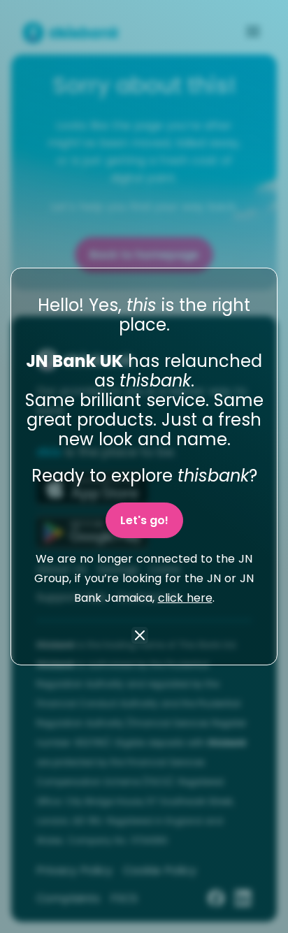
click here (185, 598)
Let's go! (144, 520)
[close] (139, 636)
